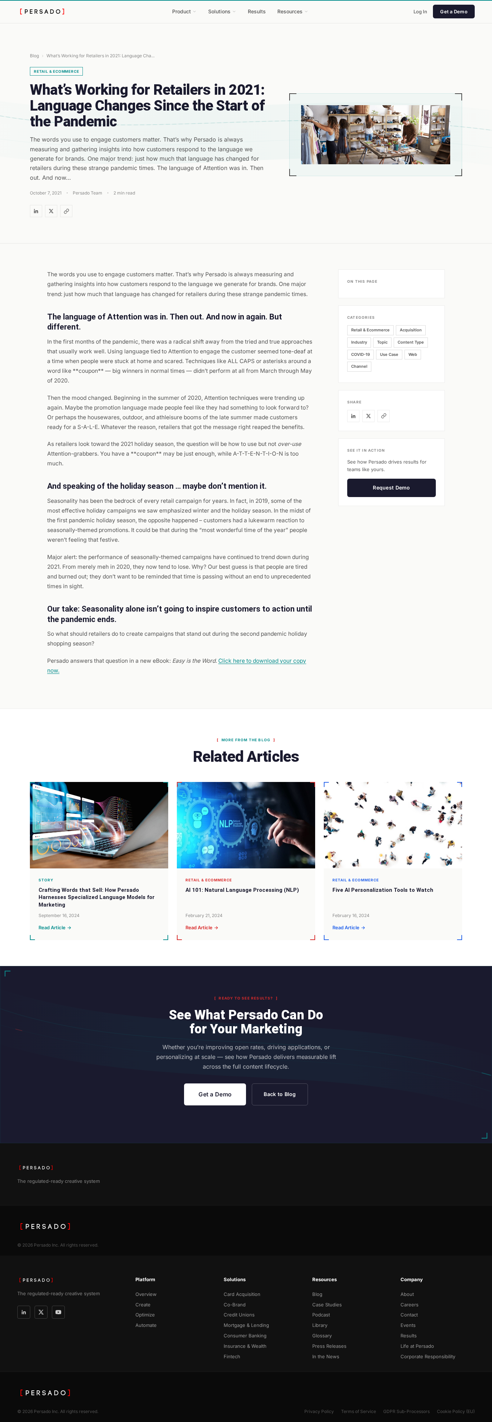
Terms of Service (358, 1411)
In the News (325, 1356)
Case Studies (327, 1304)
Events (408, 1325)
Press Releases (329, 1346)
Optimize (145, 1315)
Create (143, 1304)
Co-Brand (235, 1304)
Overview (146, 1294)
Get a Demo (454, 11)
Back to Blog (280, 1094)
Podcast (321, 1315)
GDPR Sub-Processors (406, 1411)
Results (257, 11)
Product (181, 11)
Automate (146, 1325)
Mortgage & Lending (246, 1325)
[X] (41, 1312)
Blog (34, 55)
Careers (410, 1304)
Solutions (219, 11)
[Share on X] (51, 211)
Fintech (232, 1356)
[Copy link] (66, 211)
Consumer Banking (245, 1335)
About (407, 1294)
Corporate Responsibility (428, 1356)
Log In (420, 11)
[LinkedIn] (23, 1312)
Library (319, 1325)
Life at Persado (417, 1346)
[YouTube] (58, 1312)
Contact (409, 1315)
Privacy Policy (319, 1411)
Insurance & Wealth (245, 1346)
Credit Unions (239, 1315)
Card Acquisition (242, 1294)
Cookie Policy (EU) (456, 1411)
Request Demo (391, 487)
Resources (290, 11)
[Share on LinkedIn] (36, 211)
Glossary (322, 1335)
